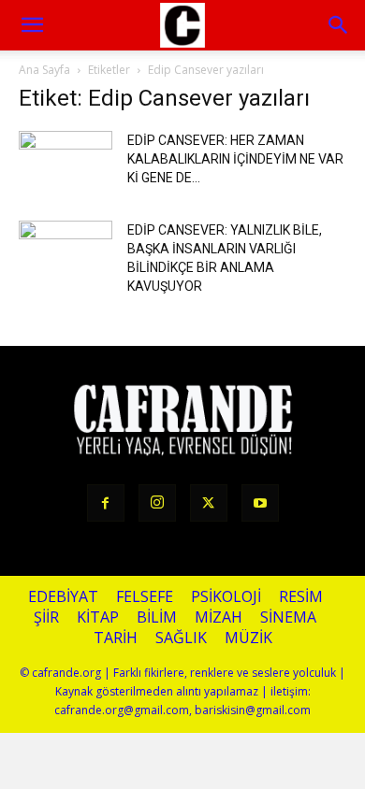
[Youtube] (260, 503)
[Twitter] (208, 503)
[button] (339, 25)
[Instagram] (157, 503)
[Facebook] (105, 503)
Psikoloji (226, 597)
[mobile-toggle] (32, 25)
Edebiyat (63, 597)
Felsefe (144, 597)
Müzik (248, 638)
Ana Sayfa (44, 70)
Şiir (46, 617)
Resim (301, 597)
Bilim (157, 617)
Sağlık (181, 638)
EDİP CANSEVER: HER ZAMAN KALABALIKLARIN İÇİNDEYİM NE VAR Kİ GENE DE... (235, 159)
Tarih (116, 638)
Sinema (288, 617)
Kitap (98, 617)
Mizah (218, 617)
